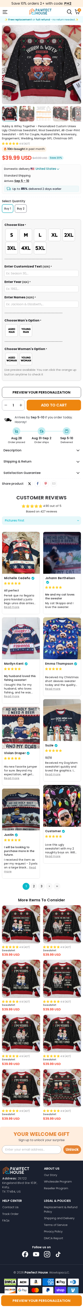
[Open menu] (4, 11)
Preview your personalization (41, 1300)
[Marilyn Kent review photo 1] (21, 638)
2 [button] (34, 886)
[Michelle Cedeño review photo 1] (21, 553)
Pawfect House (36, 1272)
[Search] (69, 11)
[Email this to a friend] (54, 483)
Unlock (72, 1149)
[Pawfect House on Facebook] (25, 1254)
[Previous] (5, 64)
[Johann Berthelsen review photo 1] (62, 553)
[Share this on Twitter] (29, 483)
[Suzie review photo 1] (62, 720)
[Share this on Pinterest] (46, 483)
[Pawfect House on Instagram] (47, 1254)
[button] (10, 143)
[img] (12, 583)
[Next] (78, 64)
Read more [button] (11, 607)
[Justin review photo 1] (21, 809)
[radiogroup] (41, 241)
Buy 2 (21, 208)
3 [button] (41, 886)
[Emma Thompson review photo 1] (62, 638)
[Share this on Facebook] (38, 483)
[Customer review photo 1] (62, 806)
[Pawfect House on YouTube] (36, 1254)
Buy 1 (7, 208)
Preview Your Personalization (41, 392)
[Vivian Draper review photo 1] (21, 728)
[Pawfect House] (40, 11)
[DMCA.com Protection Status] (10, 1282)
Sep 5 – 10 (21, 181)
